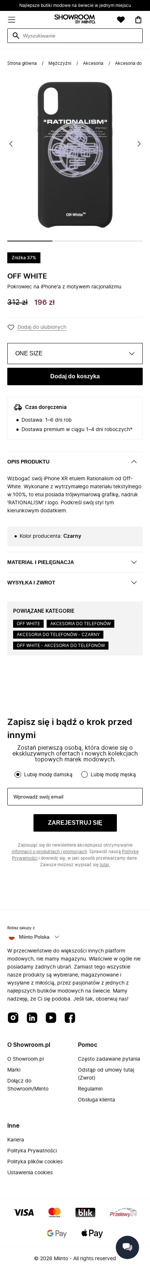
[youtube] (51, 1018)
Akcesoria (93, 63)
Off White (27, 276)
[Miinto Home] (75, 20)
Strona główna (22, 63)
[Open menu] (11, 19)
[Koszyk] (138, 19)
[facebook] (70, 1018)
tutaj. (105, 865)
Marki (13, 1070)
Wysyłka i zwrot (31, 582)
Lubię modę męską (113, 774)
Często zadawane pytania (109, 1059)
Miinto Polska (34, 937)
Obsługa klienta (96, 1100)
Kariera (15, 1140)
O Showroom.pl (25, 1059)
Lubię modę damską (48, 774)
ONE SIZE (29, 353)
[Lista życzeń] (121, 19)
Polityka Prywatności (32, 1150)
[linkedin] (32, 1018)
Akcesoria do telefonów (80, 624)
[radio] (18, 774)
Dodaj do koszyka (75, 376)
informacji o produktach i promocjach (49, 851)
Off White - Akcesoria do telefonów (61, 645)
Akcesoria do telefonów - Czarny (58, 634)
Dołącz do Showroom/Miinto (27, 1085)
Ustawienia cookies (30, 1172)
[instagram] (13, 1018)
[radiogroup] (75, 774)
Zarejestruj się (75, 823)
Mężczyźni (59, 63)
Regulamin (90, 1089)
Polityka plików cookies (35, 1161)
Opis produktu (28, 462)
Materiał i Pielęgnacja (40, 562)
